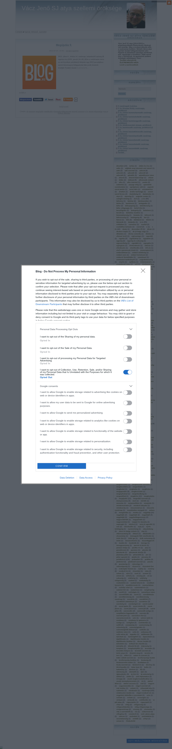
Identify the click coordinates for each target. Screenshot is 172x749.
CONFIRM (62, 466)
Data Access (86, 477)
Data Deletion (67, 477)
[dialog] (86, 374)
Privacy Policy (105, 477)
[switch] (127, 336)
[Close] (144, 272)
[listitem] (86, 329)
